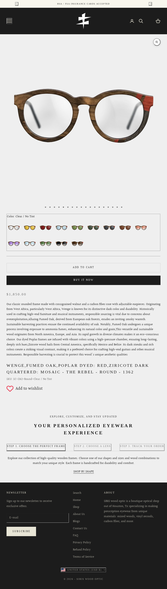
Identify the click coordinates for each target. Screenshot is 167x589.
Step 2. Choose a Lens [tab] (92, 446)
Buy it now (83, 280)
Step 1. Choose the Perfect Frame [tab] (36, 446)
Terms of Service (83, 557)
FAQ (75, 535)
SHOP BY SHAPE (83, 471)
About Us (79, 514)
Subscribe (21, 531)
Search (77, 493)
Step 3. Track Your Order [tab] (142, 446)
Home (77, 500)
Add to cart (83, 267)
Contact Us (80, 528)
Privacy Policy (82, 542)
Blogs (76, 521)
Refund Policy (82, 549)
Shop (76, 507)
